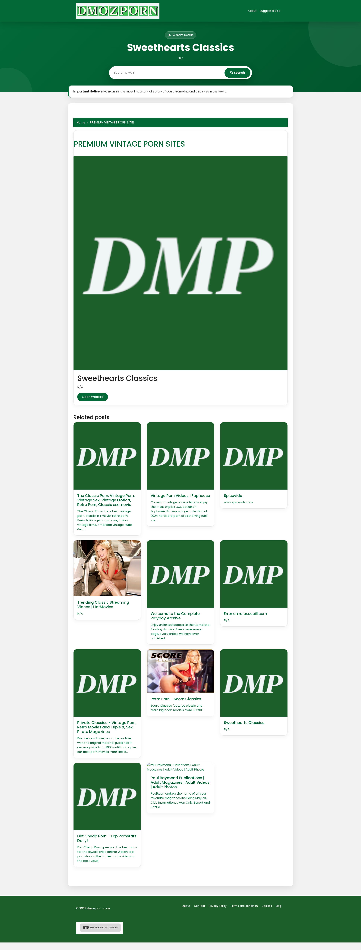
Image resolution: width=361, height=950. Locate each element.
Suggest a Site (270, 11)
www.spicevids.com (238, 502)
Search (239, 72)
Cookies (267, 906)
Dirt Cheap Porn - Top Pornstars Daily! (107, 838)
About (252, 11)
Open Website (92, 397)
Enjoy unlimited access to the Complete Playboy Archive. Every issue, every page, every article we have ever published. (180, 631)
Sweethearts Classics (244, 722)
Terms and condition (244, 906)
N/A (80, 613)
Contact (199, 906)
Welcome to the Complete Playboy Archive (175, 616)
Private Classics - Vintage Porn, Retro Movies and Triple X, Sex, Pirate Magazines (107, 727)
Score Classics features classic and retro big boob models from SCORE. (177, 707)
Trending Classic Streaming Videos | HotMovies (103, 604)
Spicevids (233, 495)
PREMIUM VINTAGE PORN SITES (129, 144)
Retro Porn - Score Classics (176, 699)
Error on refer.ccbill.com (245, 613)
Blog (278, 906)
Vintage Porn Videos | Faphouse (180, 495)
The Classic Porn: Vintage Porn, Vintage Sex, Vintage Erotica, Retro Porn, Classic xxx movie (106, 500)
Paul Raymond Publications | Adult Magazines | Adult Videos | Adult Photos (180, 782)
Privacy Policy (218, 906)
